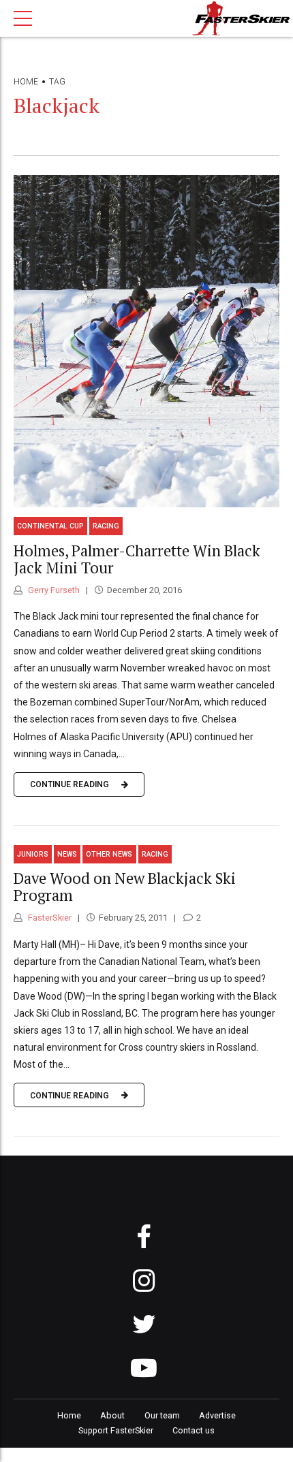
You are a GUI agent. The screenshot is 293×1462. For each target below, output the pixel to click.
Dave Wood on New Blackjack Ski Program (125, 886)
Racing (106, 526)
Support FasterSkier (115, 1430)
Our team (162, 1415)
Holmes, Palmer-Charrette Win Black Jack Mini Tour (137, 559)
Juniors (32, 854)
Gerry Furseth (53, 590)
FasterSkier (49, 917)
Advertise (217, 1415)
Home (26, 81)
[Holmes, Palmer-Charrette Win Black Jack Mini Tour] (146, 341)
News (67, 854)
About (112, 1415)
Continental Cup (50, 526)
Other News (109, 854)
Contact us (193, 1430)
